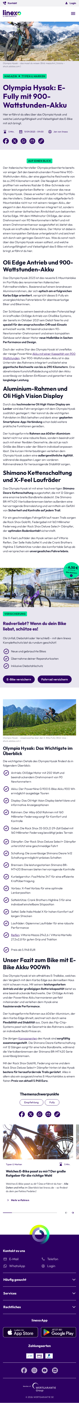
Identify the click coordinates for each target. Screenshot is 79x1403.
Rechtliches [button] (12, 1307)
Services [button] (9, 1293)
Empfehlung (31, 1102)
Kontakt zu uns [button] (14, 1251)
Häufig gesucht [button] (14, 1279)
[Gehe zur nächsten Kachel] (72, 1212)
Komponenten (27, 1038)
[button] (10, 3)
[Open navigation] (73, 14)
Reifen (15, 935)
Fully (52, 1102)
